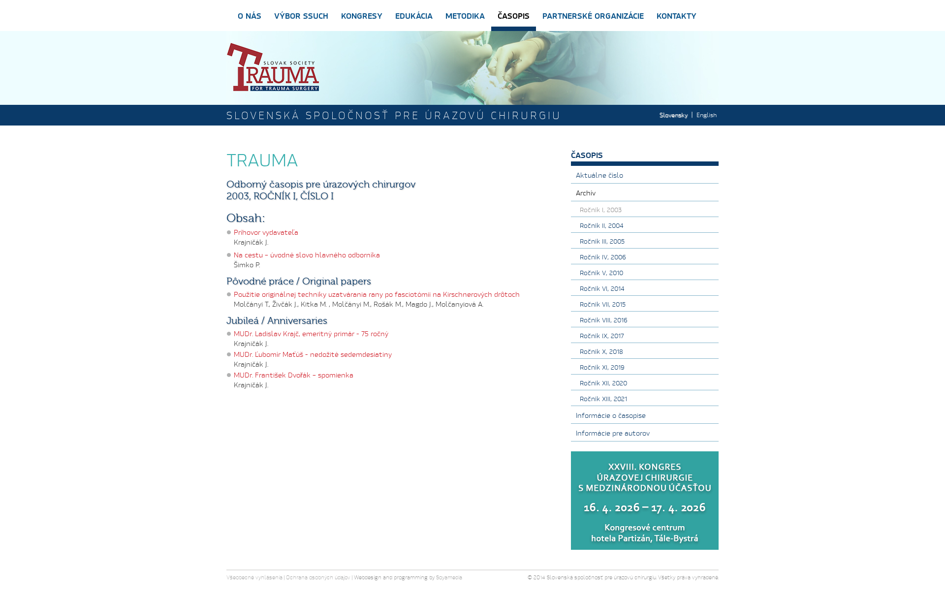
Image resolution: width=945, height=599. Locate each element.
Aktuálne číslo (599, 175)
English (706, 115)
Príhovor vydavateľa (266, 232)
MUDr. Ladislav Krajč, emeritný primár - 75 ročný (311, 333)
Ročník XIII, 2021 (603, 399)
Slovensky (674, 115)
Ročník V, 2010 (601, 273)
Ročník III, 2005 (602, 241)
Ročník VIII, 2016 (604, 320)
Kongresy (361, 15)
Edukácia (414, 15)
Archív (586, 193)
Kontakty (676, 15)
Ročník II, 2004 (602, 225)
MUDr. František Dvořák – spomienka (293, 375)
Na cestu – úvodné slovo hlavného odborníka (307, 255)
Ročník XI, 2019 (602, 367)
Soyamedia (449, 577)
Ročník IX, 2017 (602, 336)
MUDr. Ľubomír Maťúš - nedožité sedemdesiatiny (313, 354)
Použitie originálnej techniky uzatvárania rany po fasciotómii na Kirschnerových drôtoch (377, 294)
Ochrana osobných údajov (318, 577)
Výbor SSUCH (301, 15)
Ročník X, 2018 (601, 351)
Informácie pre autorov (613, 433)
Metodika (465, 15)
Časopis (514, 15)
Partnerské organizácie (593, 15)
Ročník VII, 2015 (603, 304)
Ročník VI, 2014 (602, 288)
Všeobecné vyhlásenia (254, 577)
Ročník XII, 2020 (603, 383)
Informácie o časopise (611, 415)
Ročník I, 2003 (601, 210)
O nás (249, 15)
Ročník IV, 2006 (603, 257)
